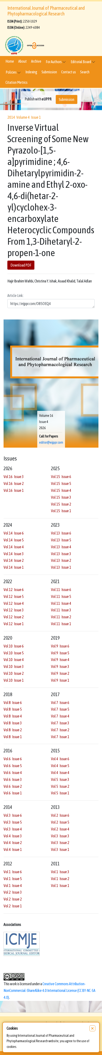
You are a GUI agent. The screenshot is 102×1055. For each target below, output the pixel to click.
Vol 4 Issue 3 (13, 836)
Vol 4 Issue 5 (60, 766)
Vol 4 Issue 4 (60, 772)
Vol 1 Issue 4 (13, 885)
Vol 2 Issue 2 (13, 899)
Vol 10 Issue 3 (14, 666)
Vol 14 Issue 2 (14, 560)
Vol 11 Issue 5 (61, 596)
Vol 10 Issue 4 (14, 659)
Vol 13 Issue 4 (61, 547)
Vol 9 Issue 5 (60, 653)
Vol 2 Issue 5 (60, 822)
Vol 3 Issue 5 (13, 822)
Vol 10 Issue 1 (14, 680)
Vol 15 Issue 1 (61, 511)
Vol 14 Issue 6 (14, 533)
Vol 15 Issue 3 (61, 497)
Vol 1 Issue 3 (60, 872)
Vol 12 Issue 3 (14, 610)
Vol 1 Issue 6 (13, 872)
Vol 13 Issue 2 (61, 560)
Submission (49, 72)
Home (9, 61)
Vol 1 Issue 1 (60, 885)
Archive (36, 61)
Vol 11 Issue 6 (61, 589)
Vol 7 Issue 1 (60, 737)
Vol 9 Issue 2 (60, 673)
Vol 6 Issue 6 (13, 759)
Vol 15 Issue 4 (61, 490)
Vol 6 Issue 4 (13, 772)
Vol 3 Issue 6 (13, 815)
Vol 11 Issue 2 (61, 617)
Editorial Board (81, 62)
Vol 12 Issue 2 (14, 617)
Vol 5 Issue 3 (60, 779)
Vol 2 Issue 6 (60, 815)
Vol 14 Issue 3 (14, 554)
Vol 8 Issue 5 (13, 709)
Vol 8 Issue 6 (13, 702)
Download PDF (20, 265)
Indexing (31, 72)
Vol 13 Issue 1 (61, 567)
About (22, 61)
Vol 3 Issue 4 (13, 829)
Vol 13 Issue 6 (61, 533)
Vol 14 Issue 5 (14, 540)
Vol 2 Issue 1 (13, 906)
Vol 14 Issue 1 (14, 567)
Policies (11, 72)
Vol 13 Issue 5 (61, 540)
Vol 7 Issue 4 (60, 716)
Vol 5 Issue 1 (60, 793)
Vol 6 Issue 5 (13, 766)
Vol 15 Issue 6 (61, 476)
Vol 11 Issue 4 (61, 603)
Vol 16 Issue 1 (14, 490)
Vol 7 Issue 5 (60, 709)
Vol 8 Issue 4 (13, 716)
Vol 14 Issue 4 (14, 547)
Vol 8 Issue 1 (13, 737)
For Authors (54, 62)
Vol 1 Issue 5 (13, 879)
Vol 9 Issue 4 (60, 659)
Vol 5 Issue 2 (60, 786)
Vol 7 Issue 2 (60, 730)
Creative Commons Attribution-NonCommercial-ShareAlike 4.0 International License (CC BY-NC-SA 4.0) (49, 991)
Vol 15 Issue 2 (61, 504)
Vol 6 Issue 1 (13, 793)
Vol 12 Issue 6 (14, 589)
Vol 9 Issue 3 (60, 666)
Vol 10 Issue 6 (14, 646)
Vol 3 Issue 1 (60, 849)
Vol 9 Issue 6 (60, 646)
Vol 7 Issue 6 (60, 702)
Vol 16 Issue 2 (14, 483)
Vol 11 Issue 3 (61, 610)
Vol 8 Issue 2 (13, 730)
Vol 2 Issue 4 (60, 829)
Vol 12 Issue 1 (14, 624)
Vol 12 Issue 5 (14, 596)
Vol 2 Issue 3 (13, 892)
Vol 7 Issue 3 (60, 723)
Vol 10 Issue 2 (14, 673)
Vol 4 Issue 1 (13, 849)
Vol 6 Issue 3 (13, 779)
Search (84, 72)
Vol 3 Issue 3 (60, 836)
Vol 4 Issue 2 (13, 842)
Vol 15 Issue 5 (61, 483)
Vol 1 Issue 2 (60, 879)
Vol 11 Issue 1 (61, 624)
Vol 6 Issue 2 (13, 786)
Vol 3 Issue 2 (60, 842)
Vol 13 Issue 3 (61, 554)
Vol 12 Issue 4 (14, 603)
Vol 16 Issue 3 (14, 476)
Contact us (68, 72)
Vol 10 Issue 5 (14, 653)
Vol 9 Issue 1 (60, 680)
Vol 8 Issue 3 (13, 723)
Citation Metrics (16, 82)
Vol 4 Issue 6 (60, 759)
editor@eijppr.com (51, 442)
